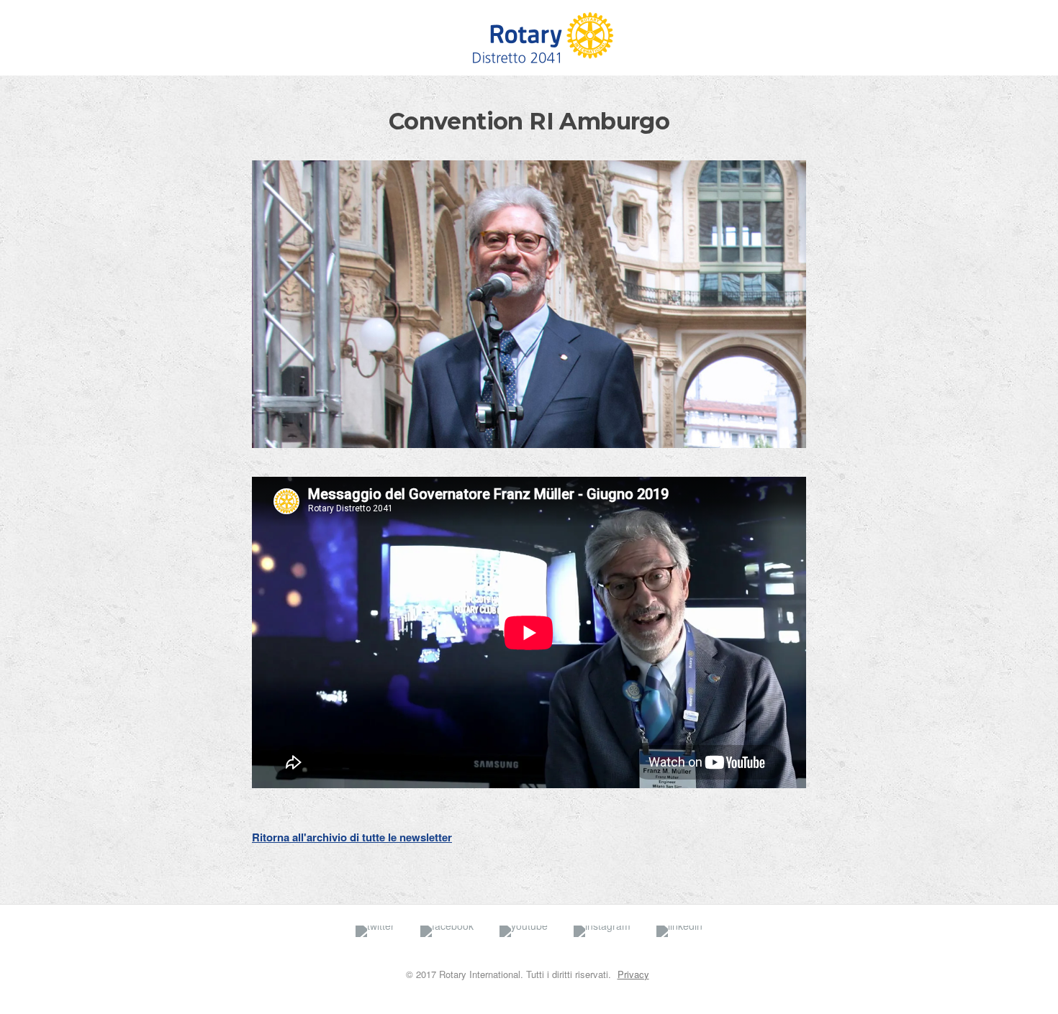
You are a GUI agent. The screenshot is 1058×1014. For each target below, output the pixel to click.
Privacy (633, 974)
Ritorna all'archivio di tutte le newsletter (352, 837)
